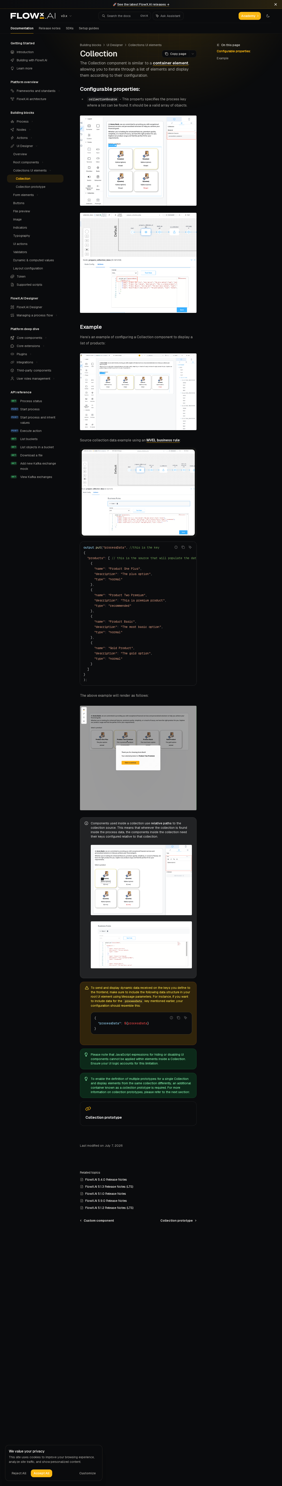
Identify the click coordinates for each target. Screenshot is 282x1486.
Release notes (50, 28)
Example (222, 58)
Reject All (19, 1473)
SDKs (70, 28)
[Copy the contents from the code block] (183, 547)
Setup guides (89, 28)
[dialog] (53, 1463)
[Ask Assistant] (190, 547)
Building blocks (90, 45)
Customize (87, 1473)
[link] (138, 1113)
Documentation (22, 28)
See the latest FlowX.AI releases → (143, 4)
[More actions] (193, 54)
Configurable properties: (234, 51)
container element (170, 62)
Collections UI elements (145, 45)
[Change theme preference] (267, 15)
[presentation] (138, 613)
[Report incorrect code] (176, 547)
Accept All (41, 1473)
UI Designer (115, 45)
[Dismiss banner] (275, 4)
